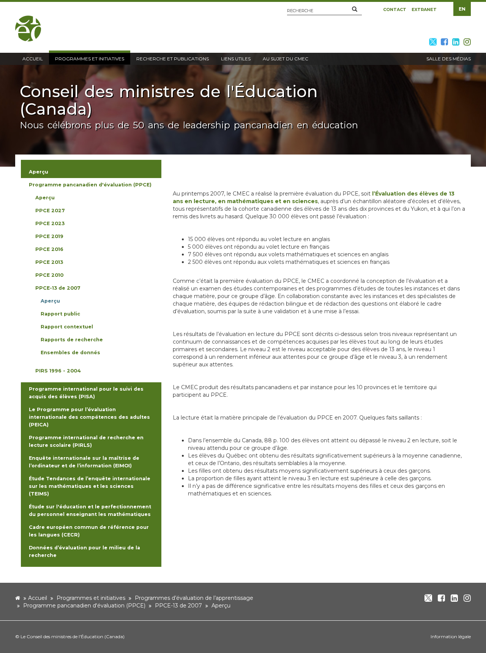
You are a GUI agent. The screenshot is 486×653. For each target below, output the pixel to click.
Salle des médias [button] (448, 59)
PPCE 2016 (49, 249)
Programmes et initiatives (91, 598)
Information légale (451, 636)
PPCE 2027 (50, 210)
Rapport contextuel (67, 327)
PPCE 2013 (49, 262)
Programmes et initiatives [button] (89, 59)
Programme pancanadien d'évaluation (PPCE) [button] (90, 185)
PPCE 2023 (50, 223)
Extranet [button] (424, 9)
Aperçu (45, 197)
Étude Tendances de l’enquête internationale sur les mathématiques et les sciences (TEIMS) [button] (89, 486)
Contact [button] (394, 9)
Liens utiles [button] (236, 59)
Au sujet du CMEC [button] (285, 59)
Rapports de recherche (72, 339)
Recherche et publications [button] (172, 59)
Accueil (37, 598)
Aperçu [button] (38, 172)
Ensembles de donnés (70, 352)
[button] (354, 9)
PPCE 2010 (49, 275)
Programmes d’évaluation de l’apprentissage (194, 598)
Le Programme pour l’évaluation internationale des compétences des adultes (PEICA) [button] (89, 417)
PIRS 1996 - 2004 (58, 371)
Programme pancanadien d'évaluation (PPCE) (84, 605)
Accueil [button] (32, 59)
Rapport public (60, 314)
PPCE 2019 (49, 236)
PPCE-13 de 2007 (57, 288)
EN (462, 9)
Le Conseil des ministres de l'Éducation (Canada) (73, 636)
